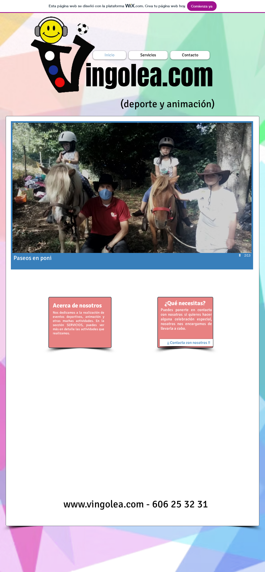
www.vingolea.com (103, 504)
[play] (240, 255)
